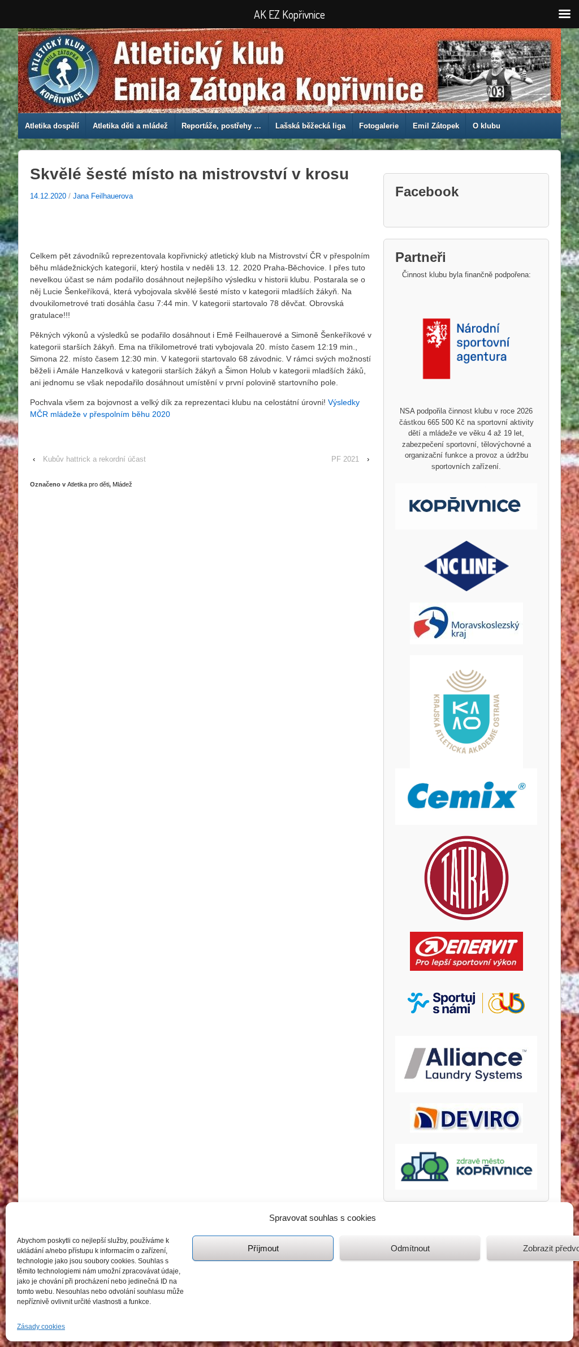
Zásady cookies (41, 1327)
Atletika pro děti (88, 484)
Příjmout (263, 1248)
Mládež (122, 484)
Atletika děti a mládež (130, 126)
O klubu (486, 126)
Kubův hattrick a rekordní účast (94, 459)
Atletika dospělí (52, 126)
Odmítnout (410, 1248)
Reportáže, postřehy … (221, 126)
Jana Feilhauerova (103, 196)
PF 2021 (345, 459)
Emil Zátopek (436, 126)
